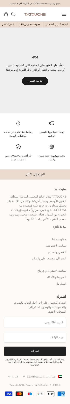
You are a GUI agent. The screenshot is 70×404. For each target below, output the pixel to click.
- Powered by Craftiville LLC (37, 385)
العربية (15, 376)
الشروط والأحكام (56, 277)
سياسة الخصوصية (56, 246)
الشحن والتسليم (57, 252)
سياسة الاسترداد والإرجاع (52, 271)
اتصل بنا (61, 284)
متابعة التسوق (35, 81)
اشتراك (35, 351)
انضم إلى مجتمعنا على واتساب (49, 258)
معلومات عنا (59, 239)
